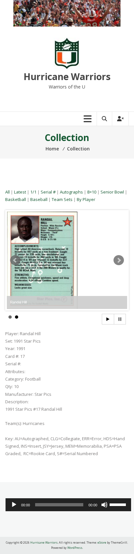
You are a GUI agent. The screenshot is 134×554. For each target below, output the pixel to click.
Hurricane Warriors (67, 76)
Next (119, 260)
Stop (119, 319)
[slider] (119, 504)
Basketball (15, 199)
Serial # (48, 192)
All (7, 192)
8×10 (91, 192)
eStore (102, 542)
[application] (68, 504)
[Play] (14, 504)
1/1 (33, 192)
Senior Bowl (112, 192)
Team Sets (62, 199)
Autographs (71, 192)
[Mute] (104, 504)
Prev (15, 260)
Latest (20, 192)
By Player (86, 199)
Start (108, 319)
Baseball (38, 199)
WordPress (74, 548)
